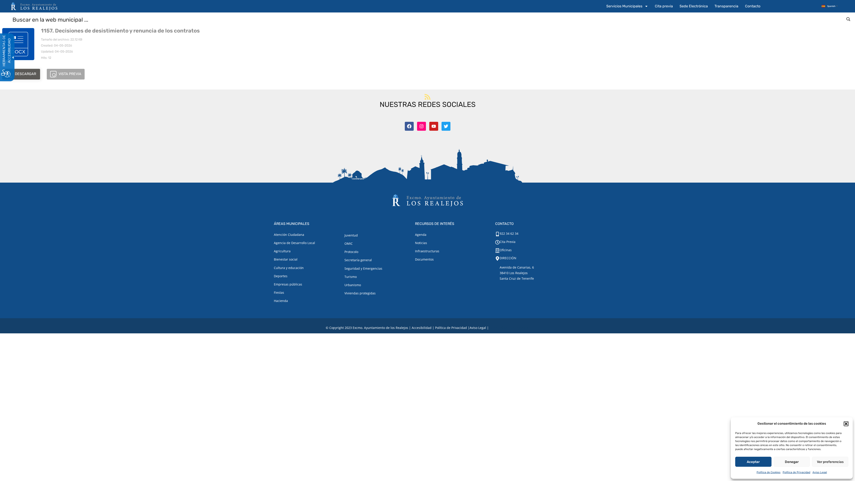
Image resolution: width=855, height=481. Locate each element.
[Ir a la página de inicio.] (34, 6)
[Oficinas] (497, 250)
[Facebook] (409, 126)
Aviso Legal (819, 472)
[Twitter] (446, 126)
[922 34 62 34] (497, 234)
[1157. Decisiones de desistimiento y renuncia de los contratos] (18, 44)
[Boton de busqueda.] (848, 19)
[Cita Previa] (497, 242)
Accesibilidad (422, 328)
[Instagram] (421, 126)
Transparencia (726, 6)
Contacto (752, 6)
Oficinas (506, 250)
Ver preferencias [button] (830, 462)
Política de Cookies (768, 472)
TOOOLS (522, 328)
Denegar (792, 462)
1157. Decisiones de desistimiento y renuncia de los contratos (120, 31)
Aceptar (753, 462)
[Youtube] (433, 126)
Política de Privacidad (796, 472)
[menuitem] (627, 6)
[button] (846, 424)
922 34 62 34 (509, 233)
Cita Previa (507, 242)
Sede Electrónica (694, 6)
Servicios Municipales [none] (624, 6)
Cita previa (664, 6)
